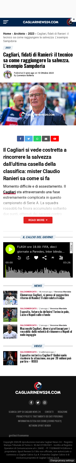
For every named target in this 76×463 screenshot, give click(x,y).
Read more (36, 220)
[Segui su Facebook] (31, 402)
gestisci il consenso (19, 435)
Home (7, 33)
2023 (31, 33)
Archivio (19, 33)
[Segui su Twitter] (38, 402)
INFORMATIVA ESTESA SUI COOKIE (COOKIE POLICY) (40, 421)
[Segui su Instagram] (44, 402)
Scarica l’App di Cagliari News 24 (25, 412)
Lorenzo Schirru (25, 75)
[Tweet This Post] (29, 138)
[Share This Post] (37, 138)
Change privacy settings (62, 460)
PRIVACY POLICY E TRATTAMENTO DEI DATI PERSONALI (39, 416)
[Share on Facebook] (21, 138)
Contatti (49, 412)
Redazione (62, 412)
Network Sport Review (40, 425)
